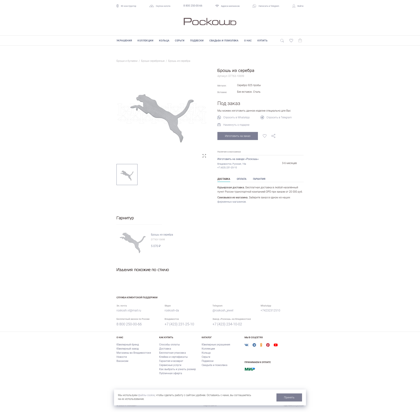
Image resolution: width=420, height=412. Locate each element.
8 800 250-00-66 (192, 5)
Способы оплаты (169, 344)
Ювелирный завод (127, 348)
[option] (162, 113)
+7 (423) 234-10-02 (227, 324)
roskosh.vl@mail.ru (128, 310)
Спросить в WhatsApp (236, 117)
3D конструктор (128, 6)
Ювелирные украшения (216, 344)
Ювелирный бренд (127, 344)
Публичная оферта (170, 373)
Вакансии (122, 361)
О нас (248, 40)
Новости (121, 356)
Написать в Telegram (268, 6)
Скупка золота (163, 6)
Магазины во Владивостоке (133, 352)
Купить (262, 40)
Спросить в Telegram (279, 117)
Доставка (165, 348)
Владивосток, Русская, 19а (231, 164)
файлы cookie (146, 395)
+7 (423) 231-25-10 (227, 167)
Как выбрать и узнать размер (177, 369)
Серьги (179, 40)
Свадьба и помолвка (224, 40)
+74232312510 (270, 310)
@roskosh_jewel (222, 310)
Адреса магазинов (230, 6)
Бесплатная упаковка (172, 352)
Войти (300, 6)
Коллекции (145, 40)
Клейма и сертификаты (173, 356)
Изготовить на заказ (237, 136)
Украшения (124, 40)
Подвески (197, 40)
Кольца (164, 40)
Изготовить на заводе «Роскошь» (238, 159)
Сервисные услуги (170, 365)
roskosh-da (172, 310)
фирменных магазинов (231, 201)
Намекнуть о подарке (236, 124)
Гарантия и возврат (171, 361)
